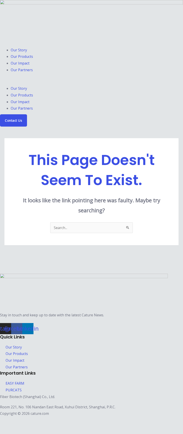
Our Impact (20, 63)
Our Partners (22, 69)
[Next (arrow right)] (16, 430)
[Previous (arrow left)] (5, 430)
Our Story (19, 50)
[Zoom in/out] (5, 421)
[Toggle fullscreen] (16, 421)
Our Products (22, 56)
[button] (91, 82)
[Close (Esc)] (37, 421)
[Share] (26, 421)
